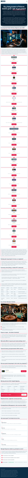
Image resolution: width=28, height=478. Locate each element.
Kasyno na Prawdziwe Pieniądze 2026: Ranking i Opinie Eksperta (9, 471)
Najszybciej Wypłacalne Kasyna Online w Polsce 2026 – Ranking (9, 475)
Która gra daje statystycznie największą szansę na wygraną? (10, 457)
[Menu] (26, 1)
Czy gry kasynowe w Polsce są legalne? (8, 455)
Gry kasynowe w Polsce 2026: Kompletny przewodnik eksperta (9, 470)
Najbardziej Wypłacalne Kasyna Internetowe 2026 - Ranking (8, 476)
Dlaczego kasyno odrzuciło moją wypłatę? (8, 459)
